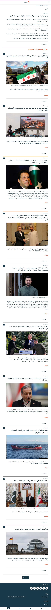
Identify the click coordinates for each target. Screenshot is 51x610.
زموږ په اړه (46, 604)
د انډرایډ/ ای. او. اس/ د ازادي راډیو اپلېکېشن (16, 596)
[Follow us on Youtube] (40, 588)
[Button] (44, 44)
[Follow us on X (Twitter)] (43, 588)
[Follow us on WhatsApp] (34, 588)
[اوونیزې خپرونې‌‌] (19, 608)
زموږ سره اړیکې (45, 596)
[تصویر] (31, 608)
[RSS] (31, 588)
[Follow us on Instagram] (37, 588)
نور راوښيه (25, 578)
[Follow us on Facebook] (46, 588)
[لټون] (42, 608)
